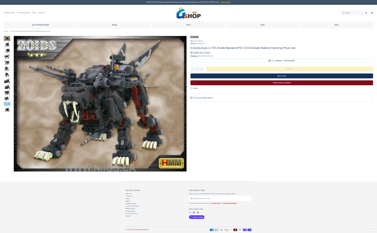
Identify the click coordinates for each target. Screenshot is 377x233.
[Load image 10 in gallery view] (7, 92)
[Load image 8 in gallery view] (7, 80)
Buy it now (281, 76)
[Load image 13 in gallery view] (7, 109)
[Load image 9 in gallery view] (7, 86)
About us (129, 194)
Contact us (129, 196)
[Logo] (188, 13)
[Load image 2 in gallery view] (7, 44)
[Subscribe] (248, 198)
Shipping (193, 56)
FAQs (127, 199)
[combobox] (352, 12)
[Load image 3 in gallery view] (7, 50)
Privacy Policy (130, 211)
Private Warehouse (132, 206)
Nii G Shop (133, 229)
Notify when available (282, 83)
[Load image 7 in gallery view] (7, 74)
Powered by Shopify (143, 229)
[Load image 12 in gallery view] (7, 104)
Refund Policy (130, 208)
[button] (372, 13)
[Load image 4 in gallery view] (7, 56)
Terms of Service (131, 213)
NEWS (128, 201)
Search (128, 216)
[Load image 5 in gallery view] (7, 62)
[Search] (343, 12)
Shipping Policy (131, 204)
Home (6, 31)
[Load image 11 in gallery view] (7, 98)
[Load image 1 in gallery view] (7, 38)
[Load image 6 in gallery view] (7, 68)
